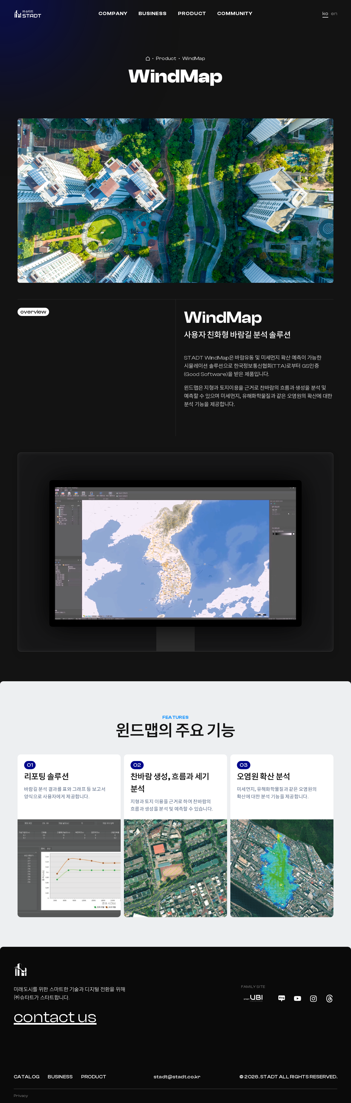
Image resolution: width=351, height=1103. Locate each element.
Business (152, 13)
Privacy (21, 1096)
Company (113, 13)
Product (192, 13)
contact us (55, 1017)
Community (235, 13)
